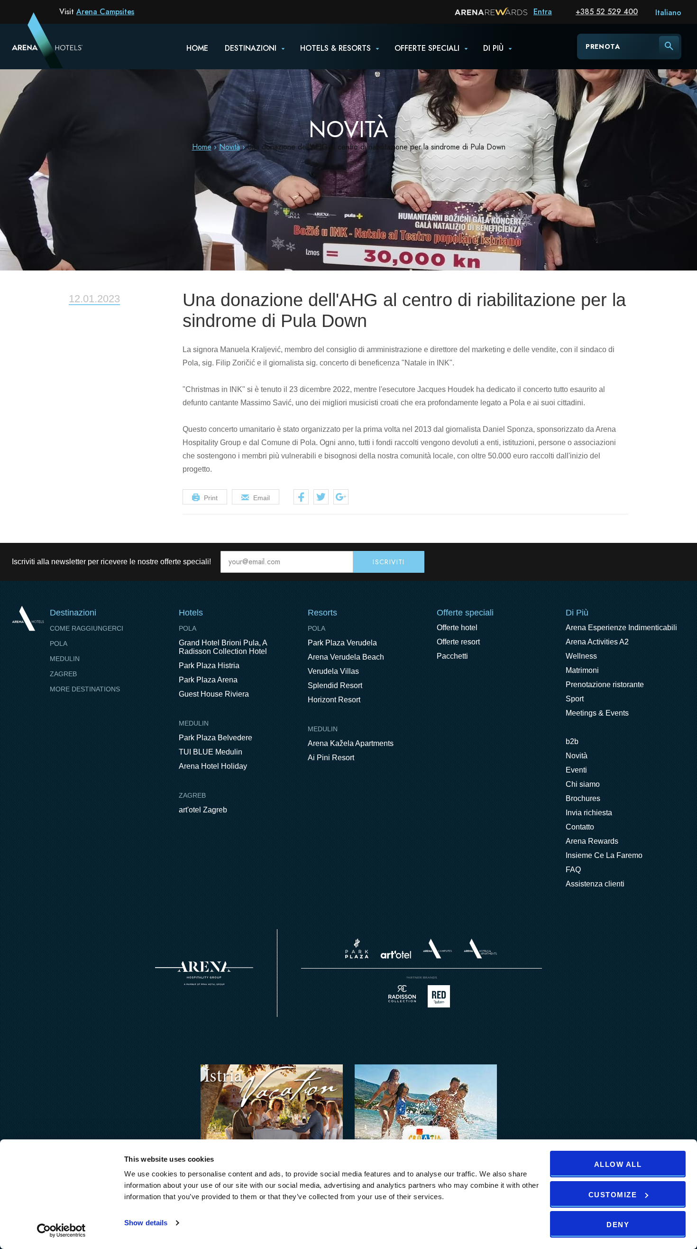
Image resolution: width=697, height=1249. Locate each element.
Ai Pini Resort (331, 758)
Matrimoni (582, 670)
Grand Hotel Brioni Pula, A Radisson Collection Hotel (223, 647)
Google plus (340, 496)
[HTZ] (426, 1125)
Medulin (65, 658)
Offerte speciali (426, 48)
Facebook (301, 496)
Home (197, 48)
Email (261, 498)
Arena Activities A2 (597, 642)
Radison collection (402, 996)
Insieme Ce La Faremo (604, 855)
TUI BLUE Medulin (210, 752)
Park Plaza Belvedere (215, 738)
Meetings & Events (597, 713)
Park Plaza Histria (209, 666)
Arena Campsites (105, 11)
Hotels (191, 612)
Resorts (322, 612)
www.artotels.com (395, 955)
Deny (617, 1225)
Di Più (577, 612)
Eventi (576, 770)
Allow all (618, 1164)
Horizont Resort (334, 700)
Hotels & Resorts (335, 48)
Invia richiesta (589, 813)
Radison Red (441, 996)
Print (211, 498)
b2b (572, 741)
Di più (493, 48)
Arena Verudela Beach (346, 657)
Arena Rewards (592, 841)
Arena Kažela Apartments (351, 743)
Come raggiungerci (86, 628)
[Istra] (272, 1125)
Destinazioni (250, 48)
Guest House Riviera (214, 694)
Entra (542, 11)
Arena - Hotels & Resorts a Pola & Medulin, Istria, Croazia (35, 46)
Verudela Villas (333, 671)
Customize (612, 1195)
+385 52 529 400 (607, 11)
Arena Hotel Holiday (213, 766)
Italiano (668, 12)
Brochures (583, 798)
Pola (58, 643)
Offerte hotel (457, 628)
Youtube (657, 561)
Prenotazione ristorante (605, 684)
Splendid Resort (335, 685)
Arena (204, 973)
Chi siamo (583, 784)
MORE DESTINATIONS (85, 689)
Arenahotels (481, 949)
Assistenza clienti (595, 884)
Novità (229, 146)
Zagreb (63, 674)
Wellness (581, 656)
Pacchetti (452, 656)
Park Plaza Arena (208, 680)
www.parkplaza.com (356, 949)
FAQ (573, 870)
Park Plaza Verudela (342, 643)
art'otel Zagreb (203, 810)
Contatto (580, 827)
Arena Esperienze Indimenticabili (621, 628)
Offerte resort (458, 642)
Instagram (677, 561)
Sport (575, 699)
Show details (145, 1223)
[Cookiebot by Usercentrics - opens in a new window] (61, 1230)
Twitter (321, 496)
